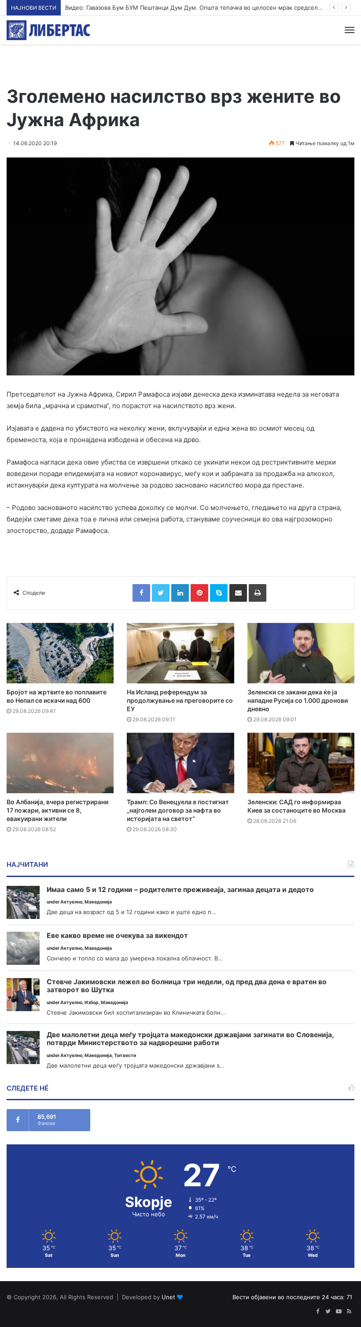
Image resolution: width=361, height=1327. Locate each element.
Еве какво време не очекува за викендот (117, 936)
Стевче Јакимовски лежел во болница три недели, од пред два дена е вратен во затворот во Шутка (187, 986)
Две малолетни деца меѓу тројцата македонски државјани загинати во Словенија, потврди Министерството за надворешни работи (190, 1039)
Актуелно (71, 902)
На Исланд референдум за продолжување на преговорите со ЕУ (180, 700)
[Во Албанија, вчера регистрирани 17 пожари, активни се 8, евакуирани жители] (60, 763)
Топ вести (125, 1055)
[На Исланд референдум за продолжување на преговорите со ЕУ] (180, 653)
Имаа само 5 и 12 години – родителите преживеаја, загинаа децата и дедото (180, 890)
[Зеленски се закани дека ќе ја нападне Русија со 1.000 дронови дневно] (300, 653)
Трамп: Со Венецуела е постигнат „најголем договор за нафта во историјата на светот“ (178, 810)
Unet (168, 1297)
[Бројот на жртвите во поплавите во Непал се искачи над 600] (60, 653)
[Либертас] (48, 30)
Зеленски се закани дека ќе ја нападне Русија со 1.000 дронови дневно (297, 700)
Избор (92, 1002)
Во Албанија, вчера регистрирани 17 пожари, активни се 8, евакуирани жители (57, 810)
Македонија (98, 902)
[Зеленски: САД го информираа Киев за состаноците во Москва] (300, 763)
